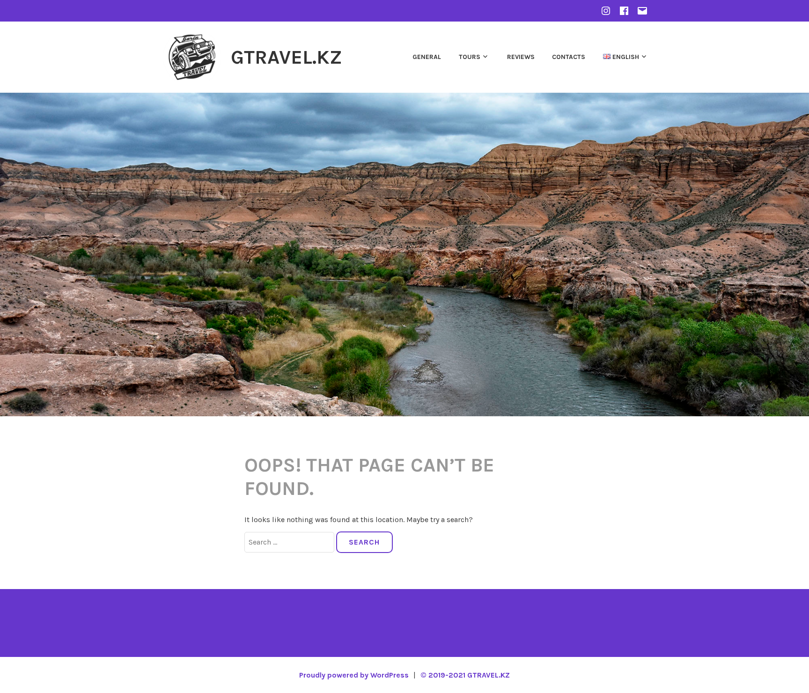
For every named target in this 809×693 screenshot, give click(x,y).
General (426, 57)
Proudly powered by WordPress (354, 675)
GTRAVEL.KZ (286, 57)
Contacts (568, 57)
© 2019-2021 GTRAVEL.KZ (465, 675)
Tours (469, 57)
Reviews (521, 57)
